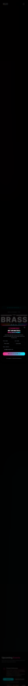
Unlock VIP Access (13, 353)
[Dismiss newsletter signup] (24, 327)
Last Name (17, 340)
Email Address (6, 346)
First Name (5, 340)
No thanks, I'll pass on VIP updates (14, 358)
